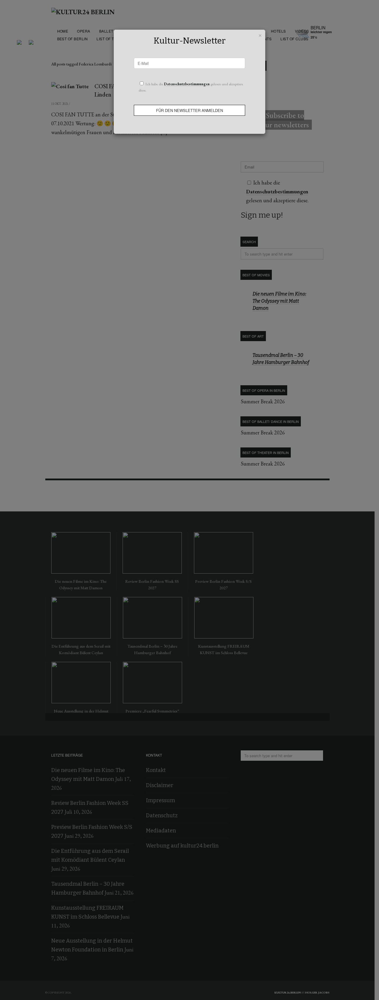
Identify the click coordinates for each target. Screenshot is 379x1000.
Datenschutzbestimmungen (187, 83)
